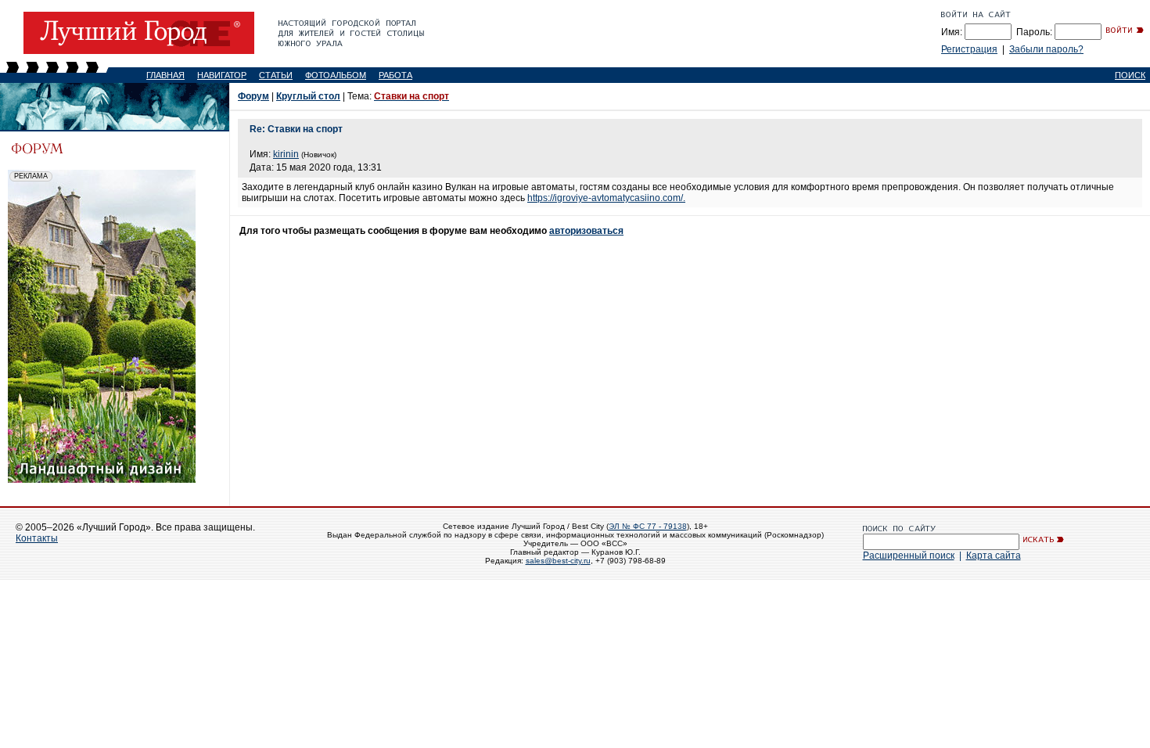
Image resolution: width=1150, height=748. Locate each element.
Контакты (37, 538)
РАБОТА (395, 75)
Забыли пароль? (1046, 49)
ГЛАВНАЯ (165, 75)
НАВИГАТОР (221, 75)
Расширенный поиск (908, 555)
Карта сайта (993, 555)
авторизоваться (586, 230)
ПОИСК (1130, 75)
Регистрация (969, 49)
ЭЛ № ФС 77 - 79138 (648, 526)
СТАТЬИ (276, 75)
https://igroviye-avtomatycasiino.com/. (606, 197)
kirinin (286, 154)
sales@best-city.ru (558, 560)
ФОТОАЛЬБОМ (335, 75)
